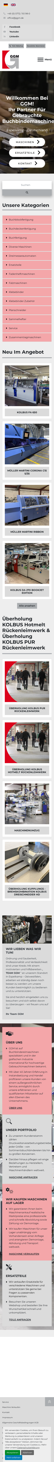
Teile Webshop (17, 46)
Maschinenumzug (27, 830)
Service (5, 1402)
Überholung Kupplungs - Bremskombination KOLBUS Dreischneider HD (27, 891)
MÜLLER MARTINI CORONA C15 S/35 (27, 472)
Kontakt (6, 1412)
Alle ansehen (27, 605)
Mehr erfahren (14, 1457)
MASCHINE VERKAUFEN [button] (24, 1254)
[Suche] (27, 192)
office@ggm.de (15, 18)
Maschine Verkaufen (11, 1407)
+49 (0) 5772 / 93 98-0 (18, 13)
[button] (27, 142)
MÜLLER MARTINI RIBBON (27, 531)
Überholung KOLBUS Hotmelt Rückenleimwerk (27, 771)
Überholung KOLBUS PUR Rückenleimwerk (27, 710)
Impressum (7, 1417)
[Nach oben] (49, 1401)
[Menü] (41, 59)
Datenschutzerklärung (28, 1447)
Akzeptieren (12, 1452)
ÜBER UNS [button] (15, 1108)
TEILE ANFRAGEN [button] (20, 1319)
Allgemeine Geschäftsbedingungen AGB (20, 1422)
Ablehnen (27, 1452)
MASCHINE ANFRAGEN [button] (23, 1177)
